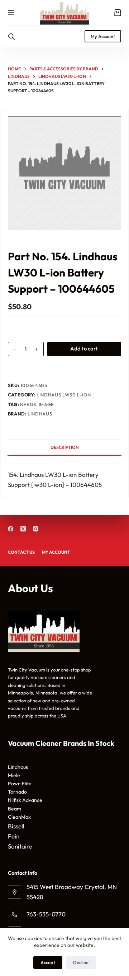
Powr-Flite (20, 783)
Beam (14, 808)
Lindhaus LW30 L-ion (64, 395)
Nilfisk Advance (25, 800)
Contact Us (21, 552)
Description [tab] (65, 447)
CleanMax (19, 817)
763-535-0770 (46, 914)
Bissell (16, 826)
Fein (13, 836)
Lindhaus (40, 414)
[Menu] (11, 12)
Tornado (17, 792)
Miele (14, 775)
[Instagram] (35, 528)
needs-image (37, 404)
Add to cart (84, 348)
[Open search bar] (11, 36)
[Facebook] (10, 528)
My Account (103, 36)
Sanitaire (20, 846)
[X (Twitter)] (23, 528)
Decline (81, 962)
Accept (47, 962)
